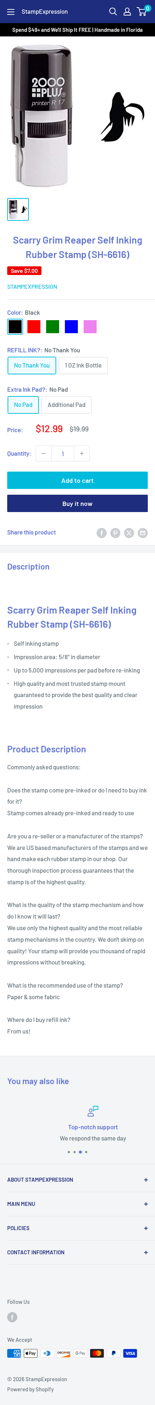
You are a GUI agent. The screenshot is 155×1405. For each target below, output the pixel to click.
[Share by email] (143, 532)
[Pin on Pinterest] (115, 532)
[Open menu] (10, 12)
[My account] (127, 12)
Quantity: (19, 453)
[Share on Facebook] (102, 532)
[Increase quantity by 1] (81, 453)
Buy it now (77, 503)
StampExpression (32, 286)
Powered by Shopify (30, 1389)
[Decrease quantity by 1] (43, 453)
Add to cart (77, 480)
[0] (141, 11)
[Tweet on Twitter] (129, 532)
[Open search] (113, 12)
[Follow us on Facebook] (12, 1316)
